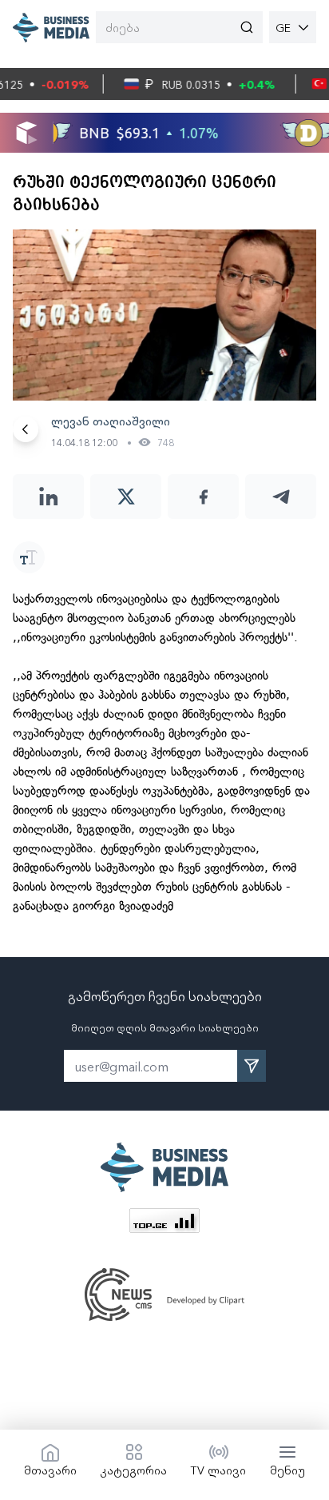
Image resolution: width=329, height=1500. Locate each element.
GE (283, 27)
